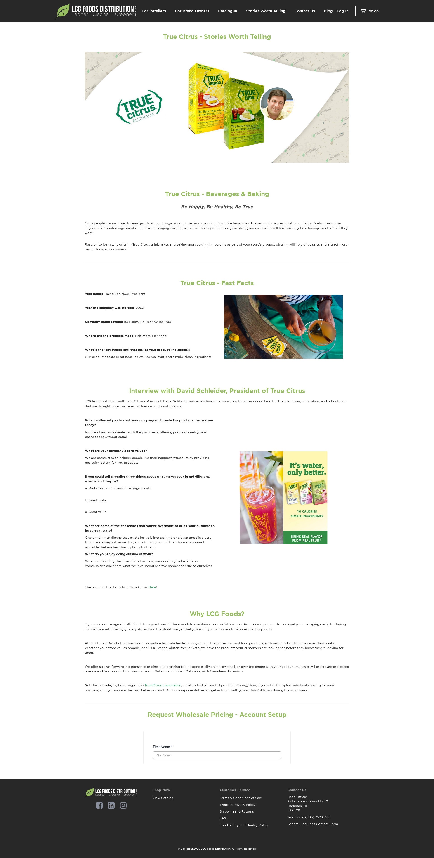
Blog (328, 11)
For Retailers (154, 11)
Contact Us (305, 11)
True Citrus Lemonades (162, 685)
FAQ (223, 818)
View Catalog (162, 798)
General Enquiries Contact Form (312, 824)
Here (152, 587)
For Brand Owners (192, 11)
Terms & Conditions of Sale (241, 798)
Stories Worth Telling (265, 11)
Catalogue (227, 11)
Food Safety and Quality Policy (244, 825)
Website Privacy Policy (237, 805)
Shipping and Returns (237, 811)
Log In (343, 11)
